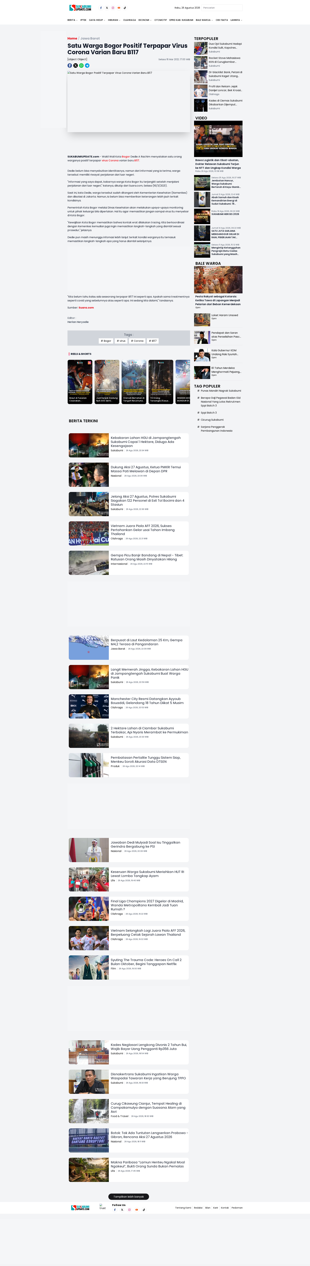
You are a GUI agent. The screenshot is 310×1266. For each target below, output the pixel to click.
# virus (121, 341)
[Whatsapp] (81, 65)
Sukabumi (117, 450)
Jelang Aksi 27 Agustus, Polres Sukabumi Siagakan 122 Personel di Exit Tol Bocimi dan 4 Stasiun (147, 500)
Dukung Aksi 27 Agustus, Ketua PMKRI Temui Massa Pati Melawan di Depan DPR (146, 469)
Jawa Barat (118, 649)
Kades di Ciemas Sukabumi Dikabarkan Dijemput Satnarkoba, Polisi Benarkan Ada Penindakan (225, 106)
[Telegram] (87, 65)
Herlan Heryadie (78, 322)
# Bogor (106, 341)
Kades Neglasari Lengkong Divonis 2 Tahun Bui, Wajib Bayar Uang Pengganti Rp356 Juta (149, 1047)
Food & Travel (119, 1116)
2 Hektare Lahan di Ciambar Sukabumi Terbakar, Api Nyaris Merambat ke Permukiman (149, 730)
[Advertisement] (53, 89)
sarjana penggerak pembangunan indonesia (216, 429)
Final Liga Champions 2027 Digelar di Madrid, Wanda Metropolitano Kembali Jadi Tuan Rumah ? (147, 905)
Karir (215, 1207)
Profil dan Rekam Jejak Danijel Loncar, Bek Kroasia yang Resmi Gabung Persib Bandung (225, 92)
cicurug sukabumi (212, 420)
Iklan (207, 1207)
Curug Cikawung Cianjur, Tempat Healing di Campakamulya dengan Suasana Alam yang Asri (148, 1107)
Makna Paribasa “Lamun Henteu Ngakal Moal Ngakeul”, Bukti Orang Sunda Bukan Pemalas (148, 1164)
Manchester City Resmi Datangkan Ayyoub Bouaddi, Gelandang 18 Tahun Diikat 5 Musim (147, 701)
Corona (113, 160)
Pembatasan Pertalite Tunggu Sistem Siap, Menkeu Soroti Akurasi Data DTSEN (146, 759)
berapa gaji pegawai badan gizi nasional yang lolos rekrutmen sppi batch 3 (221, 401)
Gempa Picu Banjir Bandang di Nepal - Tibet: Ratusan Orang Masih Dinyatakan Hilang (147, 557)
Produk (115, 766)
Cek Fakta (222, 20)
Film (113, 968)
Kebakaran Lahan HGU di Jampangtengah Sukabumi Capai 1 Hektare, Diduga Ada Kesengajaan (146, 442)
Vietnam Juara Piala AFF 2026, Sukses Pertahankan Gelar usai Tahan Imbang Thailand (143, 530)
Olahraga (129, 20)
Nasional (116, 476)
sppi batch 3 (209, 413)
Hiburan (113, 20)
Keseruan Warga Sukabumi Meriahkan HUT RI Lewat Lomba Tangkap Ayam (147, 874)
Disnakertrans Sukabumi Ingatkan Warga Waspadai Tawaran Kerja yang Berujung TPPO (148, 1076)
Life (113, 880)
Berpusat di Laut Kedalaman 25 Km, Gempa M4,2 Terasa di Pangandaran (146, 642)
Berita (71, 20)
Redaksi (198, 1207)
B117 (136, 160)
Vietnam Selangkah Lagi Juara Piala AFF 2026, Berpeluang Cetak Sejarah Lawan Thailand (148, 932)
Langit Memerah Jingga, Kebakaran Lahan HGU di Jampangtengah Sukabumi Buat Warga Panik (149, 673)
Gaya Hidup (96, 20)
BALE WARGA (203, 20)
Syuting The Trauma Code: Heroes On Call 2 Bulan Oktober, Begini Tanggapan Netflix (146, 962)
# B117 (153, 341)
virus (105, 160)
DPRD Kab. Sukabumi (181, 20)
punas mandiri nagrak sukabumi (221, 391)
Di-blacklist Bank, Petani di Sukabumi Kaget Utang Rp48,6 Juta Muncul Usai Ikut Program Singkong (225, 78)
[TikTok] (125, 7)
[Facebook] (101, 7)
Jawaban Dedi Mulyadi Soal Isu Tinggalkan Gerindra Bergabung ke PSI (145, 844)
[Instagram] (113, 7)
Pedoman (237, 1207)
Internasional (119, 564)
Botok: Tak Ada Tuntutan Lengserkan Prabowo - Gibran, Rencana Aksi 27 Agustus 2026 (149, 1135)
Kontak (225, 1207)
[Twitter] (107, 7)
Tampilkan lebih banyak (129, 1197)
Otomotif (160, 20)
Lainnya (235, 20)
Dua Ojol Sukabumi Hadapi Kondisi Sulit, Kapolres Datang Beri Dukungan (225, 47)
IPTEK (83, 20)
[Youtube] (119, 7)
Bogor (126, 156)
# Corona (137, 341)
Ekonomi (144, 20)
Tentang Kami (183, 1207)
